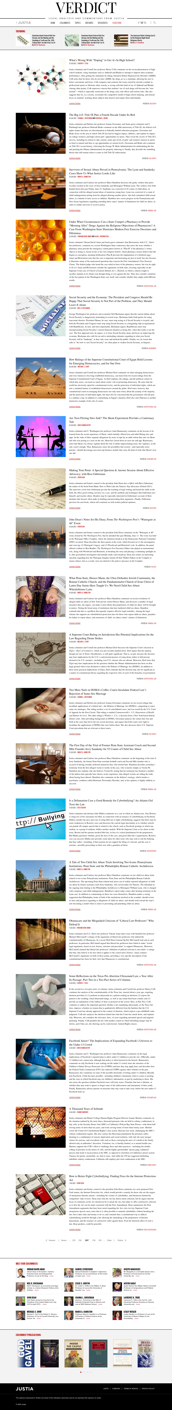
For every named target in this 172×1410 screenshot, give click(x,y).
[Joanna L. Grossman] (68, 1301)
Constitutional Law (149, 286)
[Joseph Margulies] (117, 1273)
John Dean (81, 477)
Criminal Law (152, 211)
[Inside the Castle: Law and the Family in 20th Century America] (25, 1353)
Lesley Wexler (130, 1312)
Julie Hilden (81, 808)
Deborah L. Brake (102, 118)
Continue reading (74, 104)
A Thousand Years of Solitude (86, 1109)
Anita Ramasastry (84, 425)
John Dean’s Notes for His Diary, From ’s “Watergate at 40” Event (112, 521)
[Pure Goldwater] (98, 1353)
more (52, 1276)
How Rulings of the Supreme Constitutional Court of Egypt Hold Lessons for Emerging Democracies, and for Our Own (110, 361)
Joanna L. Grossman (85, 118)
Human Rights (151, 1165)
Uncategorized (151, 851)
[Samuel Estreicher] (68, 1273)
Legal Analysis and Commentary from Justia (86, 19)
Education (153, 104)
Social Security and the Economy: (110, 301)
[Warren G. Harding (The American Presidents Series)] (122, 1353)
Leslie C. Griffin (82, 1283)
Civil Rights (152, 158)
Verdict (86, 7)
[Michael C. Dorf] (20, 1315)
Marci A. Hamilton (138, 43)
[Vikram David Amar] (20, 1273)
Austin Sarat (130, 1283)
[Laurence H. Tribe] (117, 1301)
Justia (24, 22)
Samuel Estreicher (84, 1269)
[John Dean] (20, 1301)
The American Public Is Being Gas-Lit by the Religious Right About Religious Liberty (142, 38)
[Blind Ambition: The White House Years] (146, 1353)
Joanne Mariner (82, 1112)
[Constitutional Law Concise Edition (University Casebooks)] (49, 1353)
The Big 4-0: (102, 115)
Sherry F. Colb (83, 63)
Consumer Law (151, 459)
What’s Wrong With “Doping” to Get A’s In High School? (102, 60)
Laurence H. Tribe (132, 1297)
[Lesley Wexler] (117, 1315)
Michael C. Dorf (83, 367)
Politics (153, 567)
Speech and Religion (149, 1230)
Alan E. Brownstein (102, 236)
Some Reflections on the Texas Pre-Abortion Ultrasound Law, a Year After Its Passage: (111, 978)
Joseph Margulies (132, 1269)
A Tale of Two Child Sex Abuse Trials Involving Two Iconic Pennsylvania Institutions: (111, 864)
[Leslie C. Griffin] (68, 1287)
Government (152, 348)
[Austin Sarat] (117, 1287)
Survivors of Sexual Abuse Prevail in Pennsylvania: (112, 171)
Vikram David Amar (84, 236)
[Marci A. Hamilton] (68, 1315)
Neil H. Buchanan (39, 45)
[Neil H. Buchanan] (20, 1287)
